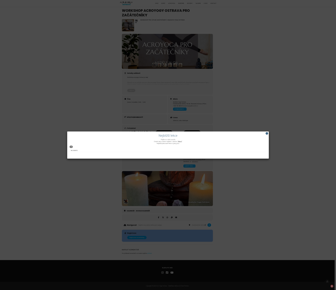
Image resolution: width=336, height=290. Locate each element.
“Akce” (180, 141)
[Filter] (71, 147)
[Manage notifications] (331, 286)
